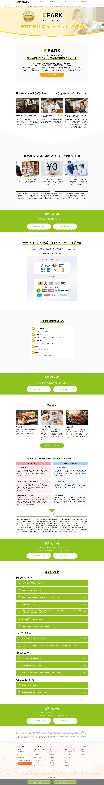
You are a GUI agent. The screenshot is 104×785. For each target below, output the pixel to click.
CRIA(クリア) (52, 757)
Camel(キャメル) (68, 757)
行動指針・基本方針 (21, 759)
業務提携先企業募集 (21, 757)
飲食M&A (66, 762)
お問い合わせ (20, 763)
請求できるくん (52, 762)
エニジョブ (37, 760)
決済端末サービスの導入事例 (52, 445)
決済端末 (82, 752)
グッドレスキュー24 (68, 754)
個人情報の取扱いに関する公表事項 (24, 760)
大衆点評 (51, 752)
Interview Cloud (67, 760)
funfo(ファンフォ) (38, 763)
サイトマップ (20, 754)
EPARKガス (37, 754)
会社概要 (19, 749)
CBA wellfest (52, 759)
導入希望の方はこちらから (52, 74)
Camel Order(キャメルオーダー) (40, 759)
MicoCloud (37, 762)
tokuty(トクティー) (38, 757)
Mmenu (66, 759)
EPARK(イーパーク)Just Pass (40, 749)
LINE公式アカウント (53, 751)
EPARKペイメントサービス (69, 749)
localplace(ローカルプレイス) (70, 751)
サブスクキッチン (53, 754)
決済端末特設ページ (39, 226)
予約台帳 (82, 751)
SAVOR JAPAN (37, 752)
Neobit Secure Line (68, 763)
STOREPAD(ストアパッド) (39, 765)
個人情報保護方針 (21, 751)
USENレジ (67, 765)
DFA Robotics (52, 763)
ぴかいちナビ (52, 765)
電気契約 (82, 754)
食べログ (36, 751)
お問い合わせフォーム (65, 226)
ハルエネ (66, 752)
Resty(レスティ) (53, 749)
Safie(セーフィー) (53, 760)
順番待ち (82, 749)
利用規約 (19, 752)
